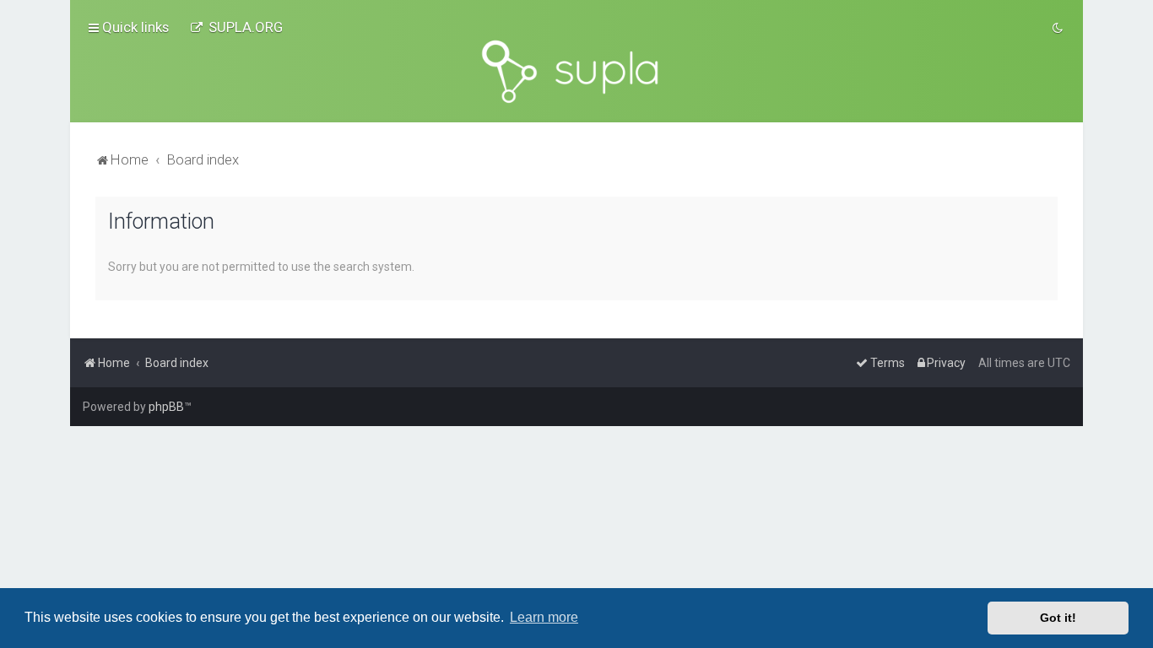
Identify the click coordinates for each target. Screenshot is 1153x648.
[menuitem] (236, 27)
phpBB (166, 406)
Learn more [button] (544, 617)
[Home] (576, 71)
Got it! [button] (1058, 617)
